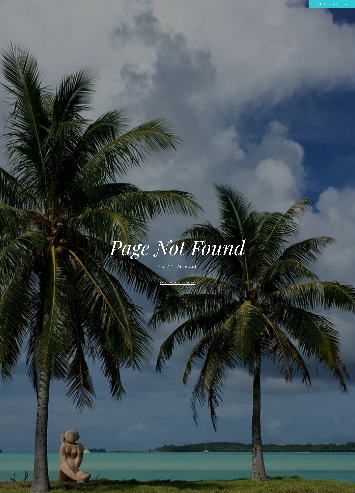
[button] (332, 4)
